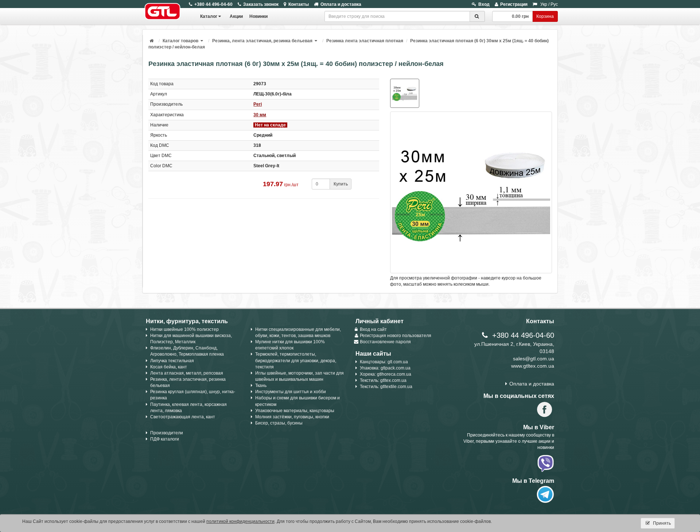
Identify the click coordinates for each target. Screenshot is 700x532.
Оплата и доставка (340, 4)
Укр (543, 4)
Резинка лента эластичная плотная (364, 40)
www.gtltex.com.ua (532, 366)
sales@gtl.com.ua (533, 358)
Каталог (208, 16)
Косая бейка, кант (168, 366)
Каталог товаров (180, 40)
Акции (236, 16)
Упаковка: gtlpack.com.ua (385, 368)
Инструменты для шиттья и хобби (290, 391)
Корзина (545, 16)
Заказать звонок (261, 4)
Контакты (298, 4)
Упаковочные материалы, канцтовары (294, 410)
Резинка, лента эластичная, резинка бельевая (262, 40)
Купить (341, 184)
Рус (554, 4)
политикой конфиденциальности (240, 521)
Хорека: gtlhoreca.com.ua (385, 374)
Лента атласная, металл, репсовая (186, 373)
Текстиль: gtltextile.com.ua (386, 386)
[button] (202, 40)
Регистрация (514, 4)
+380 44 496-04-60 (213, 4)
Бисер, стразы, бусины (279, 423)
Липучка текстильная (172, 360)
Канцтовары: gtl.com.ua (384, 361)
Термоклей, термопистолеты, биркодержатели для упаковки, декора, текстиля (295, 360)
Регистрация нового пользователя (395, 335)
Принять (661, 523)
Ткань (261, 385)
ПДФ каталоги (164, 439)
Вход (484, 4)
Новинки (258, 16)
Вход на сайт (373, 329)
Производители (166, 432)
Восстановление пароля (385, 341)
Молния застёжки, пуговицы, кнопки (292, 416)
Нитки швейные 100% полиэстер (184, 329)
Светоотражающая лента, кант (182, 416)
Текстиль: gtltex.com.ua (383, 380)
